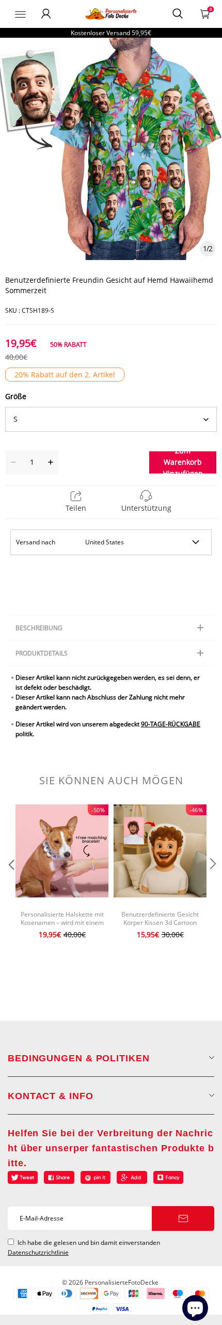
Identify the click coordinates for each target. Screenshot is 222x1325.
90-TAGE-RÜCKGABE (170, 724)
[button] (10, 884)
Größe (15, 396)
